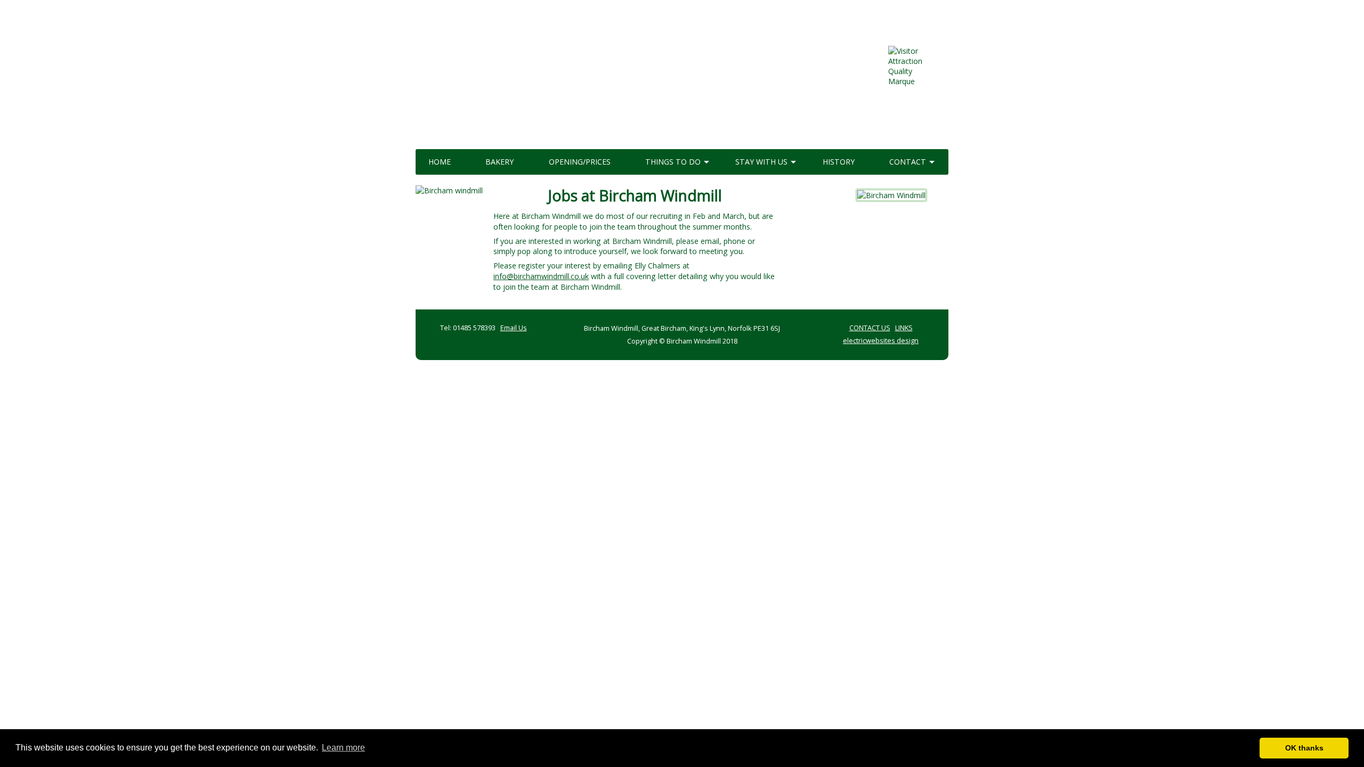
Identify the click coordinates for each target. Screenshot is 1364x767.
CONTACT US (869, 327)
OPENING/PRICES (580, 162)
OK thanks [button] (1304, 748)
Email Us (513, 327)
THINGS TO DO (673, 162)
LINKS (904, 327)
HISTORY (839, 162)
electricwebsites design (881, 340)
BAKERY (499, 162)
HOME (439, 162)
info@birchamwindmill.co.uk (541, 276)
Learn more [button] (343, 747)
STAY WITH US (761, 162)
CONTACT (907, 162)
